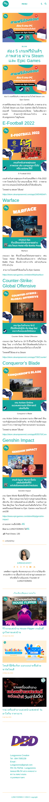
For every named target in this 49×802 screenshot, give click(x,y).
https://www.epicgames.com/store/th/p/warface (23, 275)
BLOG (24, 46)
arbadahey (9, 541)
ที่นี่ (23, 524)
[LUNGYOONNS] (6, 4)
